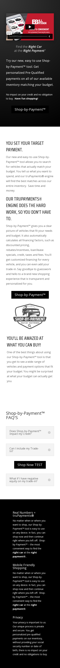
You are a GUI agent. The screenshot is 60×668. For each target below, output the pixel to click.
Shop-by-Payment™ (30, 109)
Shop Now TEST (30, 464)
